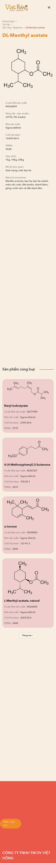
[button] (49, 7)
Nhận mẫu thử (9, 823)
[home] (15, 7)
